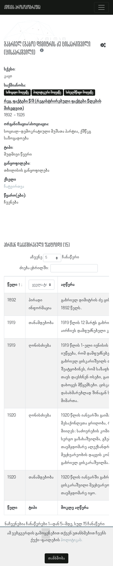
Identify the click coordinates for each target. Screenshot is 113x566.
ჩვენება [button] (11, 202)
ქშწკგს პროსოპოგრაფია (22, 7)
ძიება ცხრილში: (34, 268)
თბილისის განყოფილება (26, 170)
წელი (12, 284)
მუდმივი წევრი (18, 154)
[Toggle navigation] (101, 7)
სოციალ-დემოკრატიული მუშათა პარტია (41, 131)
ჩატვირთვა (14, 186)
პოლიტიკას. (72, 540)
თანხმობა (56, 558)
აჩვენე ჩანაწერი (54, 257)
